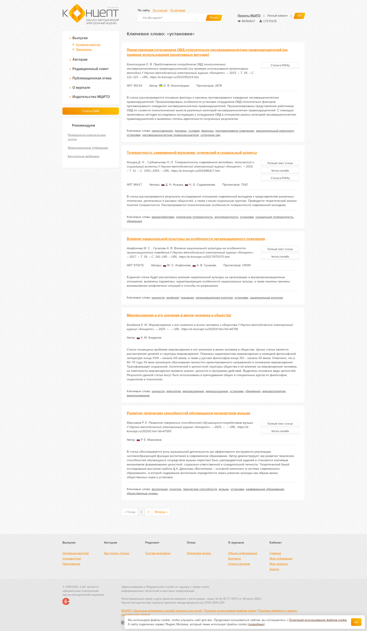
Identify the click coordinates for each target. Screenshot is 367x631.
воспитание (160, 489)
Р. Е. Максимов (150, 439)
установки (134, 135)
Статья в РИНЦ (280, 65)
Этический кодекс (199, 553)
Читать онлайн (280, 170)
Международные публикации (88, 147)
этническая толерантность (194, 217)
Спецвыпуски (71, 558)
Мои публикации (281, 558)
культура (175, 489)
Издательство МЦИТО (91, 97)
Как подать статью (116, 553)
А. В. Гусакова (206, 265)
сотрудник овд (210, 135)
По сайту (144, 10)
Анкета (274, 569)
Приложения (84, 49)
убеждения (134, 221)
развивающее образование (265, 489)
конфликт (172, 297)
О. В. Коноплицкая (175, 85)
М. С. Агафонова (178, 265)
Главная (275, 553)
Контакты (234, 558)
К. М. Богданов (150, 337)
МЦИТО (126, 610)
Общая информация (242, 553)
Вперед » (161, 512)
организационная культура (214, 297)
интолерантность (226, 217)
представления (162, 130)
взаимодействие (163, 217)
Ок (356, 622)
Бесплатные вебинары (83, 156)
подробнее (256, 624)
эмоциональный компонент (275, 130)
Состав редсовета (157, 553)
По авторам (177, 10)
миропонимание (138, 395)
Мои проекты (279, 563)
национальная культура (266, 297)
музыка (224, 489)
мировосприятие (274, 391)
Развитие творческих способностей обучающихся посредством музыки (188, 413)
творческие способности (200, 489)
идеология (173, 391)
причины (181, 130)
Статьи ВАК (90, 111)
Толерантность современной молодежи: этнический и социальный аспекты (192, 153)
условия (194, 130)
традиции (187, 297)
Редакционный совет (90, 69)
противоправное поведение (234, 130)
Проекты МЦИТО (249, 15)
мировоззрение (193, 391)
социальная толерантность (274, 217)
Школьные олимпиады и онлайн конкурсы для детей (168, 610)
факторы (207, 130)
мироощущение (217, 391)
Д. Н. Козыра (174, 184)
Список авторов (239, 563)
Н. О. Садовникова (201, 184)
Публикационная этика (92, 78)
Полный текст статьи (280, 163)
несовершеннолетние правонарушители (170, 135)
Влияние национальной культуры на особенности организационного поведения (196, 239)
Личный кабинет (277, 15)
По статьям (160, 10)
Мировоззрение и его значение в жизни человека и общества (179, 315)
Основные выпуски (88, 44)
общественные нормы (142, 493)
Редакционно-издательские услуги (87, 137)
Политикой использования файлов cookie (318, 620)
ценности (158, 297)
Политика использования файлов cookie (230, 610)
